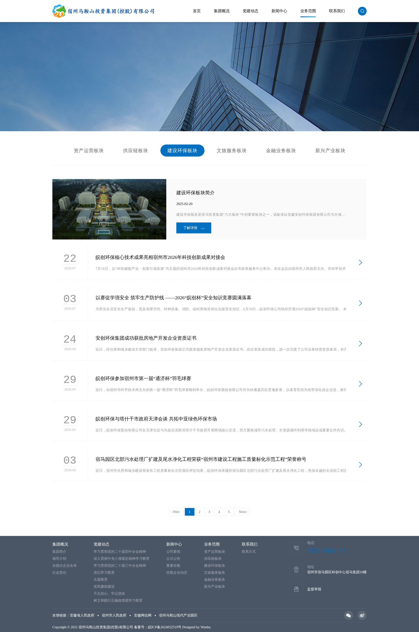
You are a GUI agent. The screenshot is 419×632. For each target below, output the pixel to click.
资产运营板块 (89, 150)
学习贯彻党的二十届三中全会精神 (120, 565)
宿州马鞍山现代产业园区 (178, 615)
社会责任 (59, 572)
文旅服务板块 (232, 150)
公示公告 (173, 558)
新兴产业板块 (330, 150)
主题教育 (101, 579)
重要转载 (173, 565)
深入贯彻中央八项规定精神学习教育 (121, 558)
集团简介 (59, 551)
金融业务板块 (281, 150)
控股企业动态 (176, 572)
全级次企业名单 (64, 565)
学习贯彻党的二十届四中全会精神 (120, 551)
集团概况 (222, 11)
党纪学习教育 (104, 572)
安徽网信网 (142, 615)
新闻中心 (279, 11)
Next (242, 512)
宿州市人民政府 (114, 615)
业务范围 (308, 11)
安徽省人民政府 (82, 615)
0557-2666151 (326, 550)
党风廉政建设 (104, 586)
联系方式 (249, 551)
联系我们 (337, 11)
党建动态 (250, 11)
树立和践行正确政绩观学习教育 (118, 600)
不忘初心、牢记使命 (109, 593)
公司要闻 (173, 551)
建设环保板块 (182, 150)
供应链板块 (135, 150)
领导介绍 (59, 558)
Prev (176, 512)
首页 (197, 11)
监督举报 (314, 589)
